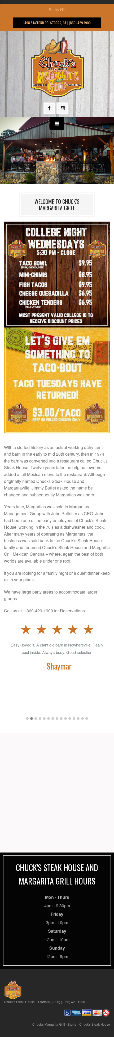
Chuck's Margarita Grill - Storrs (54, 1024)
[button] (27, 718)
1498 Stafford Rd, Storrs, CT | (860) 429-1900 (57, 22)
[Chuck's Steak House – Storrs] (57, 66)
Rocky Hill (57, 9)
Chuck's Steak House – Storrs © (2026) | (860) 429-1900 (44, 1001)
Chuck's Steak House (94, 1024)
